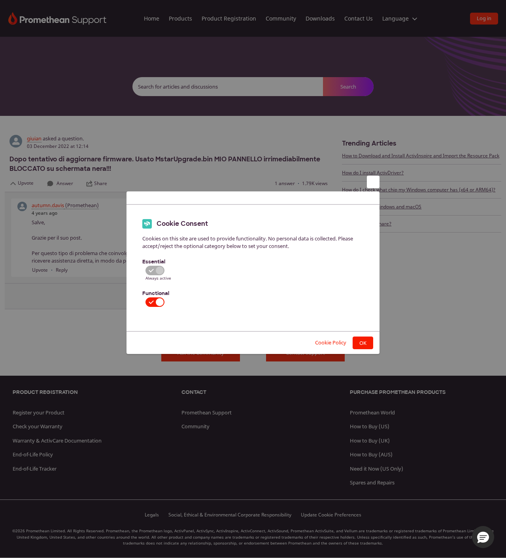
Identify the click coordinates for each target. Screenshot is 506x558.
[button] (483, 537)
